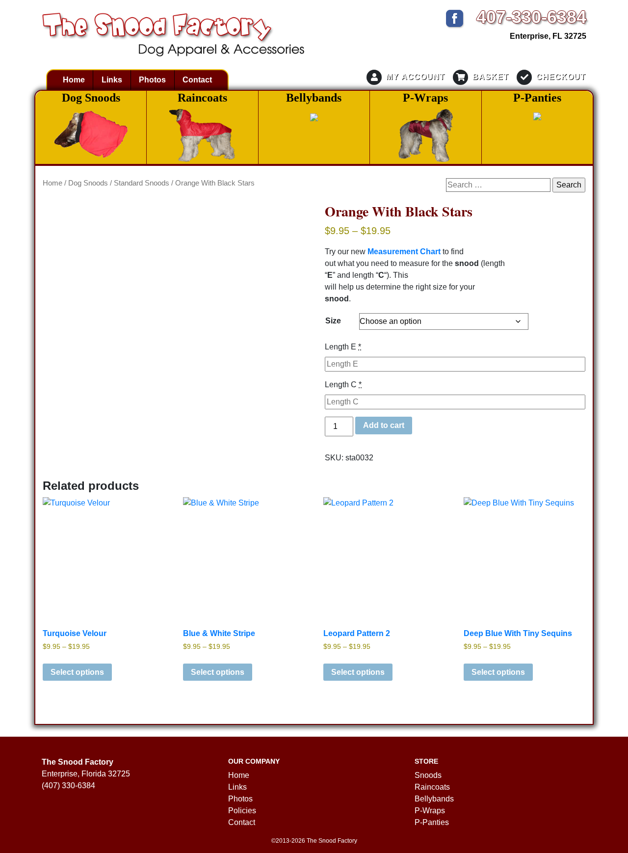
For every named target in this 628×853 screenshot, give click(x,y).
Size (333, 321)
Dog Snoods (88, 183)
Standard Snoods (141, 183)
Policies (242, 810)
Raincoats (432, 787)
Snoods (428, 775)
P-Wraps (430, 810)
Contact (197, 80)
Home (74, 80)
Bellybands (434, 799)
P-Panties (432, 822)
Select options (77, 672)
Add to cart (383, 425)
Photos (152, 80)
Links (112, 80)
